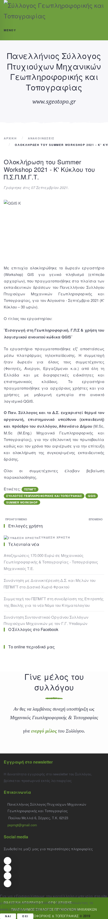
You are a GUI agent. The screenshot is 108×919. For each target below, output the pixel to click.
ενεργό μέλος (44, 731)
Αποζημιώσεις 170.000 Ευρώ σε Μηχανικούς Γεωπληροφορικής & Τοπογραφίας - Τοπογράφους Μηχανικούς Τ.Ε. (51, 562)
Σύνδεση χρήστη (54, 537)
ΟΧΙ (25, 916)
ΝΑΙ (8, 916)
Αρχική (10, 138)
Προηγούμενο (16, 519)
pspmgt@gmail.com (22, 824)
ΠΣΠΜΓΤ (30, 489)
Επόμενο (96, 519)
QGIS (91, 496)
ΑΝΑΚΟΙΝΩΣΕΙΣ (41, 138)
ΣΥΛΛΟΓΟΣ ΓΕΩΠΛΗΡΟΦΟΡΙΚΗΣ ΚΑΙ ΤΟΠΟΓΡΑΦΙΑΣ (44, 496)
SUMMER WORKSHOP (22, 502)
